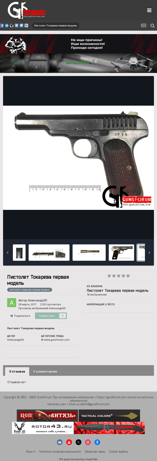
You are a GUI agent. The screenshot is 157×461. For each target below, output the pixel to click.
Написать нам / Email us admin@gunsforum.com (78, 404)
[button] (7, 252)
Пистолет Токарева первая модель (117, 290)
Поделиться (21, 315)
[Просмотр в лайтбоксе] (78, 158)
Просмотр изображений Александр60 (42, 308)
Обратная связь (95, 451)
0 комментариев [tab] (45, 371)
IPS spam (65, 459)
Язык (30, 451)
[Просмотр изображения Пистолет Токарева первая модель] (19, 252)
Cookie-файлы (118, 451)
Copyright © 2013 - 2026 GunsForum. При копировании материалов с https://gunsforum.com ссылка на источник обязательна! (79, 399)
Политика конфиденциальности (60, 451)
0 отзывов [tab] (17, 371)
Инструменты (136, 232)
